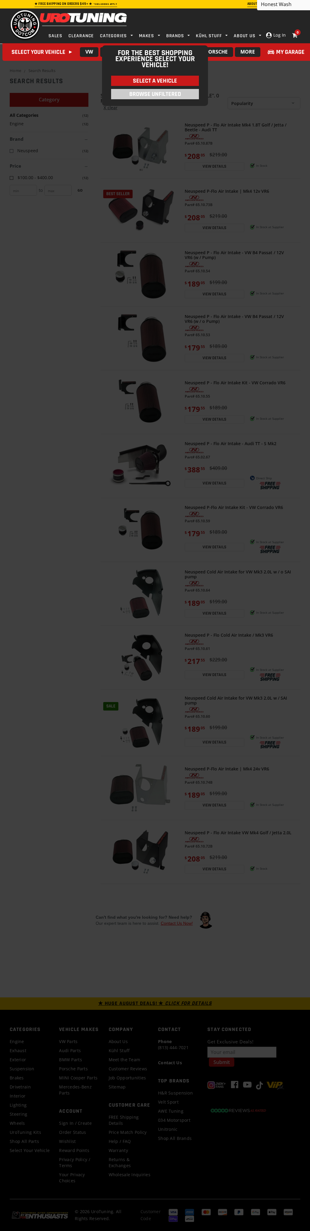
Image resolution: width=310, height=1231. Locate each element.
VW (89, 51)
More (247, 51)
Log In (279, 35)
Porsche (216, 51)
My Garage (290, 52)
